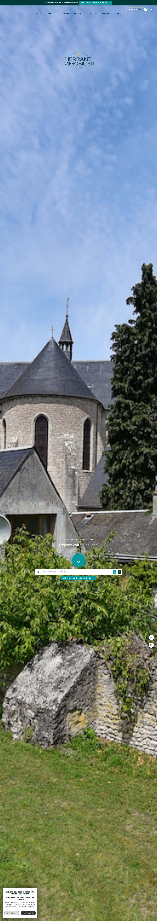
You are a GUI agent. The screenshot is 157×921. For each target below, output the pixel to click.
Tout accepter (28, 913)
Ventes (51, 13)
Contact (119, 13)
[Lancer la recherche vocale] (78, 559)
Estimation (91, 13)
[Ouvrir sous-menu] (111, 13)
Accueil (39, 13)
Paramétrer (11, 913)
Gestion (77, 13)
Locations (64, 13)
